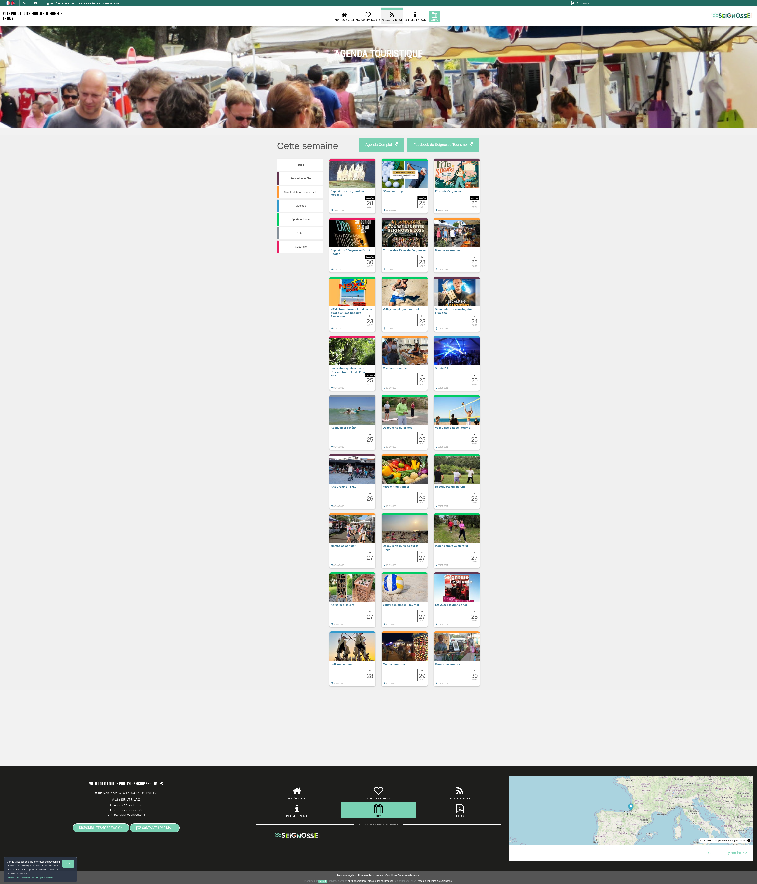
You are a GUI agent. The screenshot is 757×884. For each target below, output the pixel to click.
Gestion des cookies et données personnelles (30, 877)
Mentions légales (346, 875)
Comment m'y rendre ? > (727, 853)
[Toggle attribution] (748, 840)
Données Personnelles (370, 875)
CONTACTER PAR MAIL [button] (157, 828)
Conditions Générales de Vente (402, 875)
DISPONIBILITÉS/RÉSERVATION (101, 828)
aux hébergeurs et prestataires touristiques (370, 881)
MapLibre (740, 840)
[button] (352, 188)
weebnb (323, 881)
